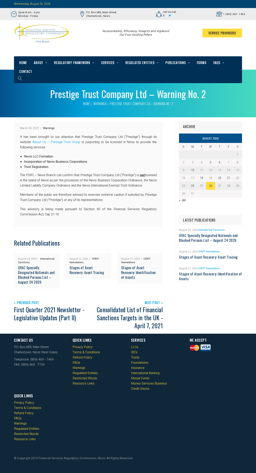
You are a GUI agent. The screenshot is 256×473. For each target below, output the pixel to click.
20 (219, 178)
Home (23, 62)
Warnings (100, 103)
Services (108, 62)
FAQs (216, 62)
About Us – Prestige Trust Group (56, 142)
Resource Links (83, 383)
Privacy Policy (83, 347)
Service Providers (222, 33)
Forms (202, 62)
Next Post (152, 303)
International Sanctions (211, 230)
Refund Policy (82, 357)
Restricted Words (85, 378)
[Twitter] (170, 15)
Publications (175, 62)
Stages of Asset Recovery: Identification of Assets (138, 272)
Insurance (138, 368)
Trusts (135, 357)
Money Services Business (149, 383)
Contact (25, 71)
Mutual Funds (140, 378)
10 (192, 170)
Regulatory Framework (72, 62)
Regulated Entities (140, 62)
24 (192, 186)
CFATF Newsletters (209, 251)
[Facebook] (164, 15)
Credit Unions (140, 388)
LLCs (134, 347)
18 (201, 178)
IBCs (134, 352)
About (38, 62)
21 (228, 178)
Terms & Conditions (86, 352)
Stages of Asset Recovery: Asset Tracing (87, 270)
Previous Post (28, 303)
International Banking (145, 373)
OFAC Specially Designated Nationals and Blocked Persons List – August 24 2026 (36, 275)
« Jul (182, 200)
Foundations (139, 362)
